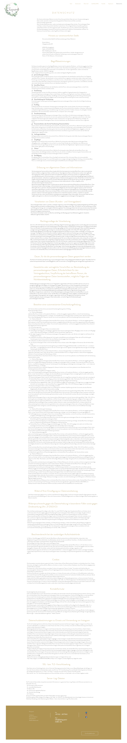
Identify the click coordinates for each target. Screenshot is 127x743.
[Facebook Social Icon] (86, 717)
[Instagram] (86, 715)
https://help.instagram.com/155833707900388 (38, 658)
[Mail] (86, 712)
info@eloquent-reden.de (61, 720)
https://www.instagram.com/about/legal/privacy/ (63, 658)
